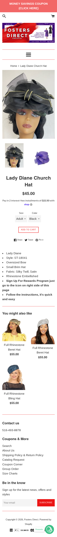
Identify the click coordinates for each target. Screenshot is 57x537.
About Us (8, 450)
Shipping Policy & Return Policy (22, 455)
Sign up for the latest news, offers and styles (26, 492)
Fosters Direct (31, 519)
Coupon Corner (12, 464)
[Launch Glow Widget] (49, 529)
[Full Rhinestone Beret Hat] (14, 329)
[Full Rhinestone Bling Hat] (14, 377)
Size (21, 213)
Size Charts (9, 473)
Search (7, 446)
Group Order (10, 469)
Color (34, 213)
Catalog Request (13, 459)
